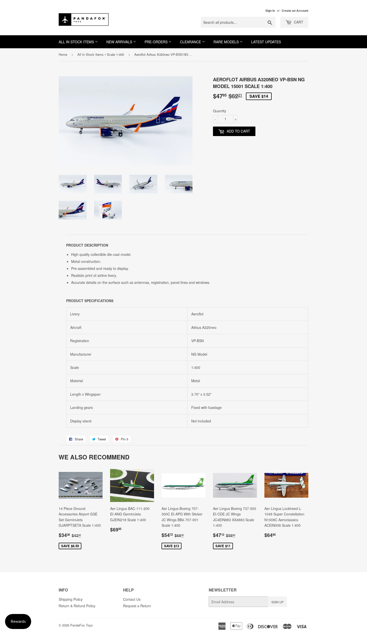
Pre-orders (157, 41)
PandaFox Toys (81, 625)
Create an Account (295, 11)
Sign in (270, 11)
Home (63, 54)
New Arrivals (119, 41)
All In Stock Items (77, 41)
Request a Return (137, 605)
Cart (298, 22)
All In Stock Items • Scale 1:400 (100, 54)
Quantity (219, 110)
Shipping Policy (71, 599)
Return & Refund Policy (77, 605)
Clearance (191, 41)
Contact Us (132, 599)
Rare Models (226, 41)
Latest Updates (266, 41)
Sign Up (277, 602)
